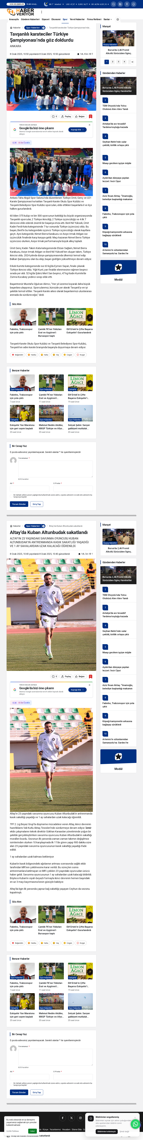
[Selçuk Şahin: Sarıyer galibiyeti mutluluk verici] (80, 419)
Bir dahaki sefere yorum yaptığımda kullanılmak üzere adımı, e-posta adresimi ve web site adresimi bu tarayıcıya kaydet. (53, 496)
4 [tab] (124, 62)
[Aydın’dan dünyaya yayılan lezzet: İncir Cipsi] (118, 176)
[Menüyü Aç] (41, 12)
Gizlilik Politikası (12, 1131)
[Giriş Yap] (127, 4)
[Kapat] (89, 125)
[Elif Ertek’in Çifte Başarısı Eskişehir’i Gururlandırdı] (80, 323)
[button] (120, 4)
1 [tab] (106, 62)
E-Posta (57, 483)
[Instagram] (80, 1118)
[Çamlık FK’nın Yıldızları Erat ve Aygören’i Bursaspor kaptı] (51, 323)
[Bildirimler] (133, 4)
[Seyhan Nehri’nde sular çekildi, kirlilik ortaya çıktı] (118, 140)
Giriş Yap (37, 504)
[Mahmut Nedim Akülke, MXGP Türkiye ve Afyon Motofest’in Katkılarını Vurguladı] (51, 419)
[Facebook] (62, 1118)
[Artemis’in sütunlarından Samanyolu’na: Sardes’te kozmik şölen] (118, 248)
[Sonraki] (132, 62)
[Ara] (113, 4)
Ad (12, 483)
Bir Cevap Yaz (19, 446)
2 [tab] (112, 62)
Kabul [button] (32, 1131)
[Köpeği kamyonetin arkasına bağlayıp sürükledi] (118, 230)
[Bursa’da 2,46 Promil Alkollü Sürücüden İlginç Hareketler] (118, 43)
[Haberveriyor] (22, 11)
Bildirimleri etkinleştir (107, 1131)
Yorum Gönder (19, 504)
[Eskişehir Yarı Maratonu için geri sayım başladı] (22, 419)
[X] (71, 1118)
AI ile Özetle (24, 142)
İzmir (88, 827)
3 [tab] (118, 62)
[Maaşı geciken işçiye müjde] (118, 158)
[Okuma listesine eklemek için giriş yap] (90, 116)
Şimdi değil (124, 1131)
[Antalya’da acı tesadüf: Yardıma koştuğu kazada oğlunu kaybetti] (118, 122)
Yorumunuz (24, 458)
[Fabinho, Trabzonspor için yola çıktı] (23, 323)
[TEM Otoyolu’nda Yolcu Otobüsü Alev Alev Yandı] (118, 104)
